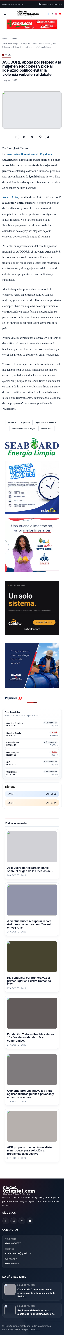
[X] (52, 14)
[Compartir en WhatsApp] (40, 137)
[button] (32, 110)
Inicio (4, 38)
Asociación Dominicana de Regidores (29, 154)
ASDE (14, 38)
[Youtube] (60, 14)
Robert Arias (10, 197)
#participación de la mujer (23, 428)
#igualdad (25, 422)
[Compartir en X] (24, 137)
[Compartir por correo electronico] (48, 137)
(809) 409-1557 (13, 1243)
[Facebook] (48, 14)
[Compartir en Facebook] (16, 137)
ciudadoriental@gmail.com (18, 1253)
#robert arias (46, 428)
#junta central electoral (46, 422)
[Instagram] (56, 14)
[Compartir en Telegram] (32, 137)
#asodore (12, 422)
